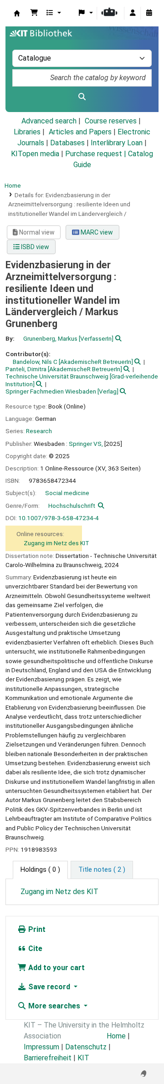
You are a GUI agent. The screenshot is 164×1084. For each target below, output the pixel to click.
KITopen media (35, 153)
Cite (34, 948)
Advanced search (49, 121)
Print (36, 929)
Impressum (41, 1047)
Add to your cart (55, 967)
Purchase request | (96, 153)
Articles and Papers (80, 132)
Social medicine (67, 492)
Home (13, 185)
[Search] (82, 97)
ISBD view (34, 247)
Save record (49, 986)
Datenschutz (86, 1047)
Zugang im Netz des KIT (56, 543)
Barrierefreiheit (48, 1057)
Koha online (17, 13)
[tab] (102, 870)
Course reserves (111, 121)
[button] (34, 13)
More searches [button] (54, 1006)
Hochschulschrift (71, 505)
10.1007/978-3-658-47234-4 (58, 518)
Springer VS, (86, 443)
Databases (67, 142)
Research (39, 431)
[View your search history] (149, 13)
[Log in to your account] (132, 13)
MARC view (96, 232)
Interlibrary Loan (117, 142)
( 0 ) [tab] (40, 870)
